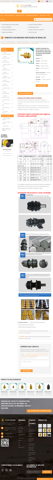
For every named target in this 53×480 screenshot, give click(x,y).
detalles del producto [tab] (25, 93)
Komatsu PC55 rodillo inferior (32, 444)
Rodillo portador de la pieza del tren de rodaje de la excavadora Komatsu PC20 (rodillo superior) (31, 392)
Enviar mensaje (26, 370)
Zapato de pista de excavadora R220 (32, 454)
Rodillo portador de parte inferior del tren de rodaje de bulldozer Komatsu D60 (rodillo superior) (22, 392)
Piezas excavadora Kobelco (6, 65)
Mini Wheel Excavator (4, 112)
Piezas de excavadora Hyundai (6, 69)
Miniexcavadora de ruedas (32, 15)
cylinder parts (5, 126)
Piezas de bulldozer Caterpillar (6, 119)
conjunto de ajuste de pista (32, 430)
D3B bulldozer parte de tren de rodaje (32, 459)
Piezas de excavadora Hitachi (5, 61)
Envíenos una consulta (44, 479)
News (48, 15)
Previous (1, 147)
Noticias (20, 440)
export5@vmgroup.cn (18, 1)
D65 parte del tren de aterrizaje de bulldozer (26, 327)
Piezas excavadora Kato (6, 89)
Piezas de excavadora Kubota (6, 92)
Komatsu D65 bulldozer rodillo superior (37, 322)
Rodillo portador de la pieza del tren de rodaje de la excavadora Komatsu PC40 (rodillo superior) (39, 392)
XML (19, 445)
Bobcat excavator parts (6, 100)
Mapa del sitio (21, 447)
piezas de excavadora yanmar (6, 96)
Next (13, 147)
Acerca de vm (43, 15)
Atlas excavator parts (5, 108)
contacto (2, 19)
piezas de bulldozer (20, 15)
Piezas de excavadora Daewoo (6, 81)
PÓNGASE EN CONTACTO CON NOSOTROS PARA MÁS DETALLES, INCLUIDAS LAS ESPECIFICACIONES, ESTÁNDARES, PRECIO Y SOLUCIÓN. (16, 404)
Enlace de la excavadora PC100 (31, 440)
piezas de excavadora (9, 15)
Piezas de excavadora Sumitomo (6, 77)
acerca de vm (21, 438)
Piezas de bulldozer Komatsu (6, 123)
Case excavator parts (5, 104)
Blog (19, 443)
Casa (1, 15)
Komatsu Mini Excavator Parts (30, 478)
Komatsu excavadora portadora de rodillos (39, 42)
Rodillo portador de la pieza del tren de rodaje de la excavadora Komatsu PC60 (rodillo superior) (48, 392)
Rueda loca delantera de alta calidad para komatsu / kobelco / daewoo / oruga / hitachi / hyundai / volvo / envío (7, 149)
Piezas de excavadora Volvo (5, 73)
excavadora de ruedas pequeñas (32, 435)
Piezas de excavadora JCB (5, 85)
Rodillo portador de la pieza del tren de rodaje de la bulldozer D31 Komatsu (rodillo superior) (13, 392)
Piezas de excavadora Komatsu (23, 42)
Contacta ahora (42, 85)
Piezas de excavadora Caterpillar (6, 53)
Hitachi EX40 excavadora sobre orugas (31, 449)
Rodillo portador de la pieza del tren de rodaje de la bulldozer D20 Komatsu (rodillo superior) (4, 392)
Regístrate (47, 472)
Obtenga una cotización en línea (44, 19)
